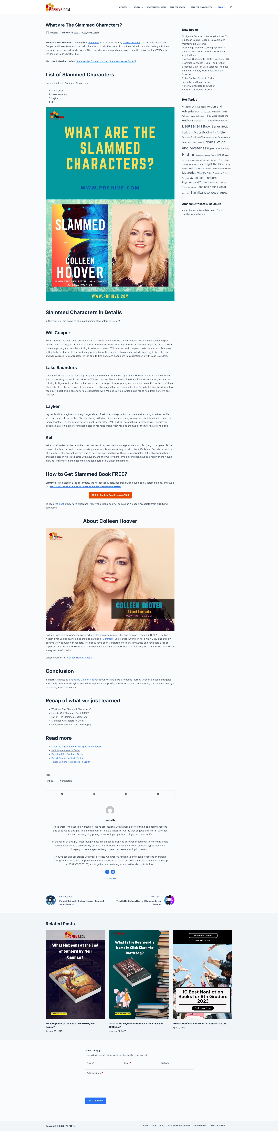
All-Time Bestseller (204, 112)
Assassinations (220, 115)
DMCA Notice (200, 1126)
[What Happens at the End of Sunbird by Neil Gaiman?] (75, 974)
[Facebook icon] (107, 872)
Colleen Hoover (131, 42)
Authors (123, 7)
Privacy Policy (218, 1126)
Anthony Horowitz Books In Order (197, 116)
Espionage (213, 148)
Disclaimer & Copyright (179, 1126)
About (146, 1126)
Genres (136, 7)
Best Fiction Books (217, 120)
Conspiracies (212, 137)
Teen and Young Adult (211, 187)
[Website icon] (113, 872)
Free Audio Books (203, 155)
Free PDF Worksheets (201, 7)
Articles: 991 (110, 878)
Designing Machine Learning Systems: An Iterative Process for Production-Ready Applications (204, 51)
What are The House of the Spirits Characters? (77, 746)
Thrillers (198, 192)
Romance (214, 182)
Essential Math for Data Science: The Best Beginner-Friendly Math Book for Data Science (205, 70)
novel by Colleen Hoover (84, 679)
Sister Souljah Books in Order (198, 78)
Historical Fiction (188, 160)
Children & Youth (199, 137)
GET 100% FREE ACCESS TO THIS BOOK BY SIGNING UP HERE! (85, 486)
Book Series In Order (157, 7)
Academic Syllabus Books (194, 106)
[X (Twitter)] (94, 794)
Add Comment (95, 1073)
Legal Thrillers (214, 164)
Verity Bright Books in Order (197, 89)
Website (165, 1063)
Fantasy (225, 148)
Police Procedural (214, 173)
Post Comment (95, 1100)
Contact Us (158, 1126)
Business (186, 137)
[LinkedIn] (158, 794)
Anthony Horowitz (219, 112)
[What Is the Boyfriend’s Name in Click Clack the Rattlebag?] (139, 974)
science (193, 187)
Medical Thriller (197, 168)
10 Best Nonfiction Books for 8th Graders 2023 (199, 1023)
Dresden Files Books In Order (67, 754)
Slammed (93, 42)
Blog (220, 7)
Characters (93, 33)
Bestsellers (192, 126)
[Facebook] (62, 794)
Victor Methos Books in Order (198, 85)
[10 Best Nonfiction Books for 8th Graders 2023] (202, 974)
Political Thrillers (205, 178)
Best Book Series (200, 121)
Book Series (212, 126)
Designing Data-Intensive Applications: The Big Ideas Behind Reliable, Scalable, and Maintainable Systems (205, 40)
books (62, 503)
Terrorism (185, 193)
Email (127, 1063)
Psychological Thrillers (195, 182)
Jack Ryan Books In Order (65, 750)
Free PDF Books (177, 7)
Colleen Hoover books (79, 657)
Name (90, 1063)
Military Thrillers (224, 169)
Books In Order (214, 132)
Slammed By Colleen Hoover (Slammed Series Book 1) (106, 61)
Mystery (201, 172)
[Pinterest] (126, 794)
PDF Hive (70, 1126)
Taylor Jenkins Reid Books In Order (70, 761)
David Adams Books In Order (67, 758)
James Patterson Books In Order (209, 160)
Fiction (188, 154)
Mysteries (189, 172)
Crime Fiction (197, 143)
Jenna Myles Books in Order (197, 82)
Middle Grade (211, 169)
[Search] (231, 7)
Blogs (51, 781)
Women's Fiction (217, 192)
